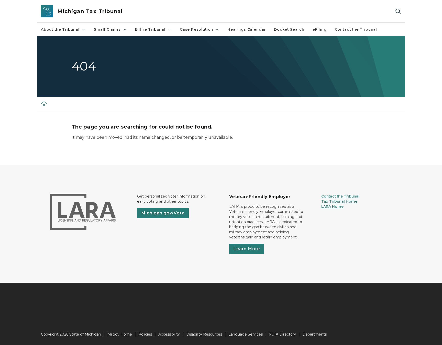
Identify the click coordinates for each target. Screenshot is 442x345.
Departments (314, 334)
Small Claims (107, 29)
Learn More (246, 248)
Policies (145, 334)
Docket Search (289, 29)
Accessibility (169, 334)
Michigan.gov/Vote (163, 213)
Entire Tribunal (150, 29)
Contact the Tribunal (356, 29)
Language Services (245, 334)
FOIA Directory (282, 334)
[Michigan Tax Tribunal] (44, 103)
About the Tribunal (60, 29)
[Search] (398, 11)
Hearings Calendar (246, 29)
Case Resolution (196, 29)
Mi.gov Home (119, 334)
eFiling (320, 29)
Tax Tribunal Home (339, 201)
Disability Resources (204, 334)
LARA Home (332, 206)
